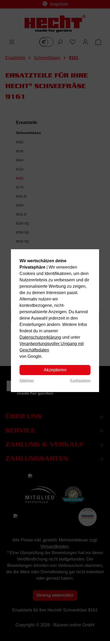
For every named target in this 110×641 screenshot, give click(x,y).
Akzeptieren (55, 370)
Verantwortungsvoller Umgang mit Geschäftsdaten (51, 346)
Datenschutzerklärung (40, 337)
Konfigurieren (80, 380)
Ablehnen (26, 380)
